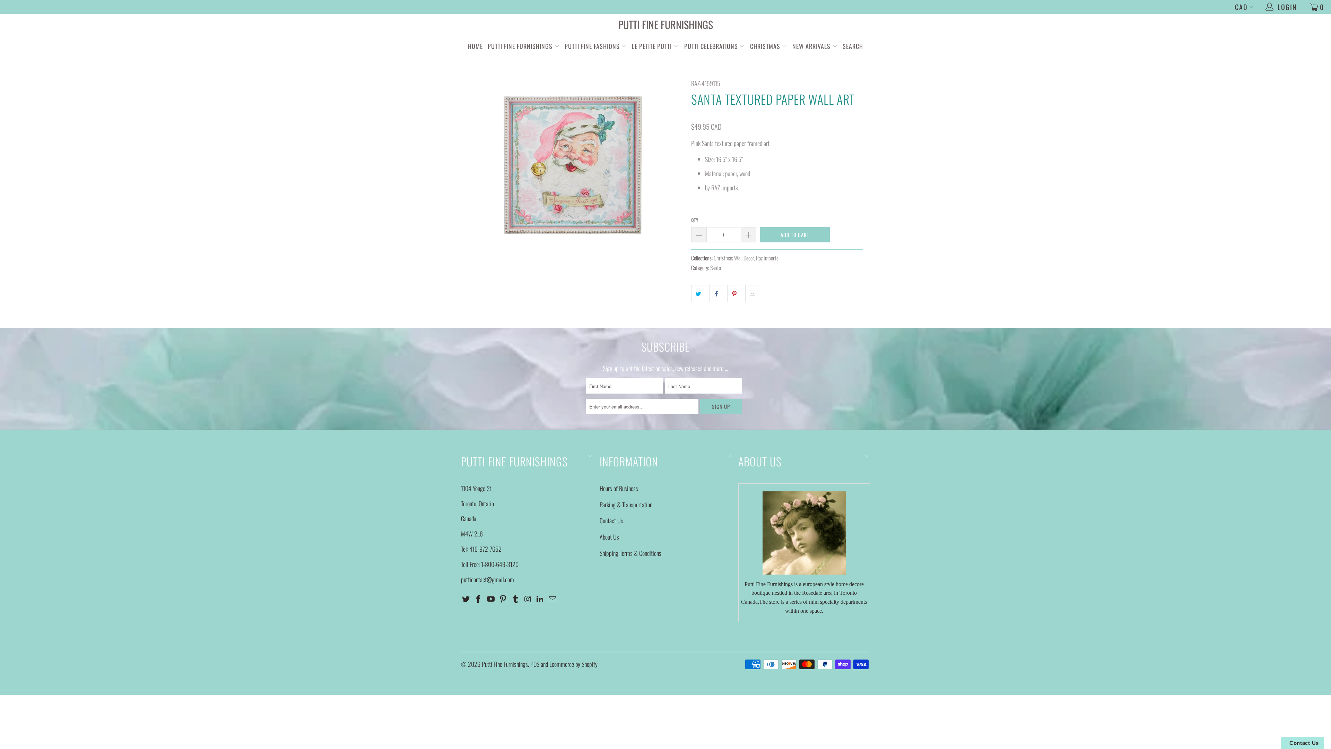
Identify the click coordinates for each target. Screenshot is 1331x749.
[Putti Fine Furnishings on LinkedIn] (540, 599)
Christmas (766, 46)
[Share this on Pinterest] (734, 293)
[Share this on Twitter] (698, 293)
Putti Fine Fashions (592, 46)
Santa (715, 268)
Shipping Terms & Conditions (630, 553)
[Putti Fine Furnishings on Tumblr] (516, 599)
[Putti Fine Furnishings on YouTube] (491, 599)
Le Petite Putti (652, 46)
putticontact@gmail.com (487, 579)
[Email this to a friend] (752, 293)
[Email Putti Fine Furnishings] (553, 599)
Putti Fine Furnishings (665, 24)
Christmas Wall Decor (734, 258)
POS (534, 664)
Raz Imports (767, 258)
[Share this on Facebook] (716, 293)
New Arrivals (811, 46)
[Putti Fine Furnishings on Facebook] (478, 599)
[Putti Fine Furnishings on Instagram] (528, 599)
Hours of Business (619, 488)
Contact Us (611, 520)
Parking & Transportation (626, 504)
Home (475, 46)
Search (853, 46)
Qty (694, 219)
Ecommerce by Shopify (573, 664)
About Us (609, 536)
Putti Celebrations (711, 46)
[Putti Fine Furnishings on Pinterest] (503, 599)
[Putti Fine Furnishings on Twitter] (466, 599)
